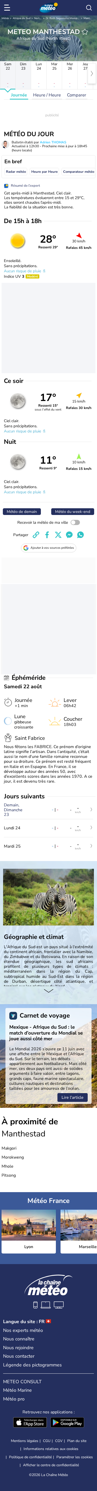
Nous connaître (18, 1339)
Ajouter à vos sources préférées (52, 548)
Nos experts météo (23, 1330)
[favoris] (85, 31)
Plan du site (76, 1440)
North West (41, 18)
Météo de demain (22, 511)
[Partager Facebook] (47, 534)
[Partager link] (36, 534)
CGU (46, 1440)
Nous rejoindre (18, 1348)
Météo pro (14, 1399)
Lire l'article (73, 1097)
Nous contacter (18, 1356)
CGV (59, 1440)
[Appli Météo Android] (67, 1423)
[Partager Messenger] (69, 534)
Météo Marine (17, 1390)
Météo (5, 18)
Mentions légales (24, 1440)
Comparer (76, 95)
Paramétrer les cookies (74, 1457)
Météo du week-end (72, 511)
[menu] (8, 8)
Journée (19, 95)
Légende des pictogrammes (32, 1365)
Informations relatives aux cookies (51, 1448)
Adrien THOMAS (53, 142)
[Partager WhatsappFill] (80, 534)
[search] (89, 8)
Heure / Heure (47, 95)
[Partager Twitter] (58, 534)
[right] (92, 73)
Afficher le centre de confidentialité (51, 1465)
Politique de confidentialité (30, 1457)
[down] (48, 991)
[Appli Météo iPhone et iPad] (30, 1423)
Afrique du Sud (22, 18)
